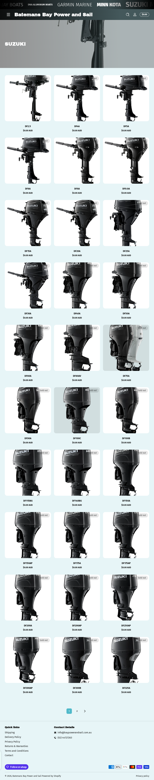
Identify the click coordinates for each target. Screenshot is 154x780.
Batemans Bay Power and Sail (26, 776)
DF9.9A (126, 188)
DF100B (126, 438)
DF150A (126, 500)
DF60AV (77, 375)
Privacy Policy (12, 741)
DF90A (28, 438)
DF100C (77, 438)
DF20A (77, 251)
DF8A (77, 188)
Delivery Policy (13, 737)
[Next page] (85, 711)
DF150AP (27, 563)
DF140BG (77, 500)
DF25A (126, 251)
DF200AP (77, 625)
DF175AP (126, 563)
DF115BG (27, 500)
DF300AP (28, 688)
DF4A (77, 126)
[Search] (127, 14)
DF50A (126, 313)
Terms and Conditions (16, 750)
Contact (9, 755)
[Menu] (8, 14)
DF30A (28, 313)
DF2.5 (28, 126)
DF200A (28, 625)
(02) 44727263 (65, 737)
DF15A (28, 251)
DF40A (77, 313)
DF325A (126, 688)
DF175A (77, 563)
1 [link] (69, 711)
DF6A (28, 188)
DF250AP (126, 625)
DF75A (126, 375)
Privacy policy (142, 776)
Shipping (10, 732)
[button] (127, 14)
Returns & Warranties (16, 746)
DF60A (28, 375)
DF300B (77, 688)
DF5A (126, 126)
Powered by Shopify (51, 776)
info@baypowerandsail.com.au (75, 732)
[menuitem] (28, 732)
